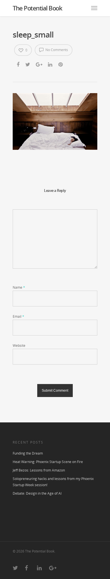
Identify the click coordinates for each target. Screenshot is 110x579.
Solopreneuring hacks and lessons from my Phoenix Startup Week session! (53, 481)
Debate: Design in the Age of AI (37, 493)
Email (18, 316)
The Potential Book (37, 8)
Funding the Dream (28, 453)
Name (19, 287)
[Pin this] (61, 64)
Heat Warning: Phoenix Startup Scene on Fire (48, 461)
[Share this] (18, 64)
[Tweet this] (28, 64)
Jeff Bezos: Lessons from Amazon (39, 470)
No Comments (56, 49)
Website (19, 345)
